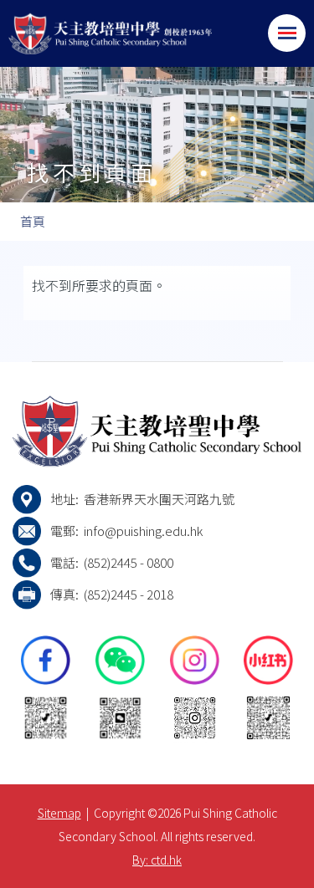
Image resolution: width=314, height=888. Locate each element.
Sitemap (59, 812)
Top (313, 858)
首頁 (32, 221)
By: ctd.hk (157, 859)
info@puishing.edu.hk (143, 530)
